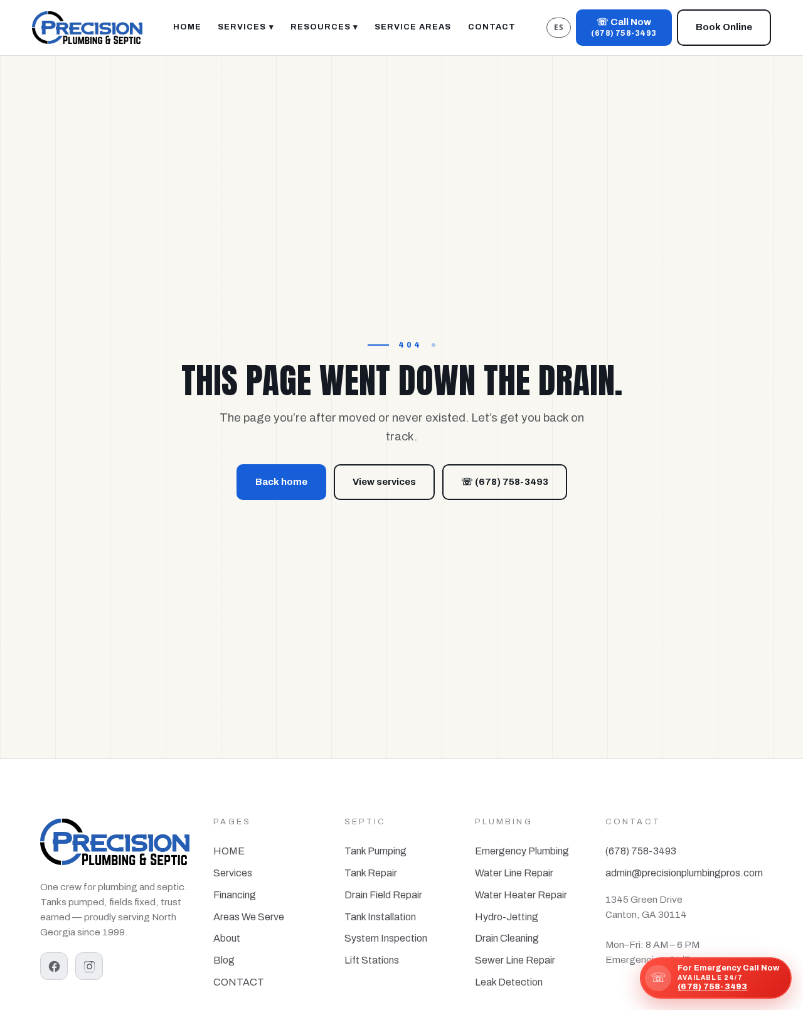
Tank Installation (380, 917)
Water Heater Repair (521, 895)
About (226, 938)
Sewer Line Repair (515, 960)
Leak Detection (509, 982)
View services (384, 482)
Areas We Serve (248, 917)
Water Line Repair (514, 873)
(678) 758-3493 (640, 851)
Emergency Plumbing (522, 851)
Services (232, 873)
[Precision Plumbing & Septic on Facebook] (54, 966)
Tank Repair (370, 873)
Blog (224, 960)
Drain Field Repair (383, 895)
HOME (229, 851)
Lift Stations (371, 960)
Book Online (724, 27)
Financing (234, 895)
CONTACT (238, 982)
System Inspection (385, 938)
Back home (281, 482)
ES (558, 27)
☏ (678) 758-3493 (504, 482)
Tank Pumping (375, 851)
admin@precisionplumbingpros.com (684, 873)
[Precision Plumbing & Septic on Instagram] (89, 966)
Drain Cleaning (507, 938)
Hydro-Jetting (506, 917)
